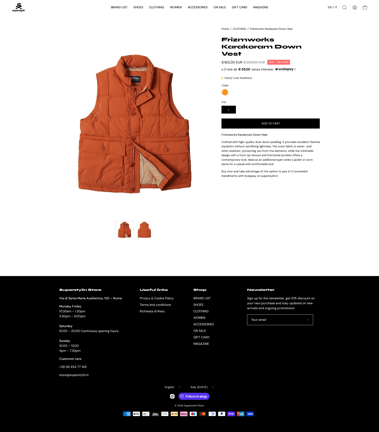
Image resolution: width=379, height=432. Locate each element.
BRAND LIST (202, 298)
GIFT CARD (201, 337)
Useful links (154, 290)
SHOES (198, 305)
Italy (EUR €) (199, 387)
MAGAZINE (201, 344)
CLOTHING (239, 29)
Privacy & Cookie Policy (157, 298)
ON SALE (199, 331)
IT (336, 7)
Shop (199, 290)
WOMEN (199, 318)
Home (225, 29)
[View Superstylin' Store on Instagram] (172, 396)
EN (330, 7)
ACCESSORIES (203, 324)
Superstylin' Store (194, 405)
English (169, 387)
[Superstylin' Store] (19, 7)
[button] (119, 7)
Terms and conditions (155, 305)
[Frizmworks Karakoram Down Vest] (124, 230)
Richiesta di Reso (152, 311)
